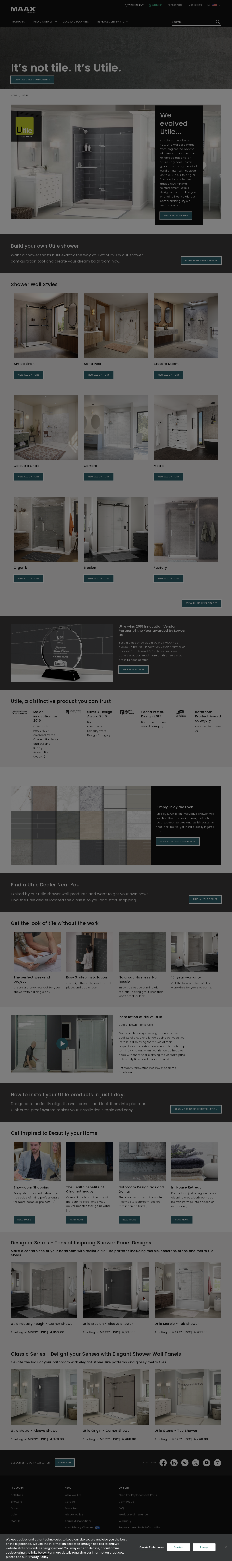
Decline (178, 1547)
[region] (116, 1547)
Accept (204, 1547)
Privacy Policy (38, 1557)
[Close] (226, 1547)
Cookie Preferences (151, 1547)
